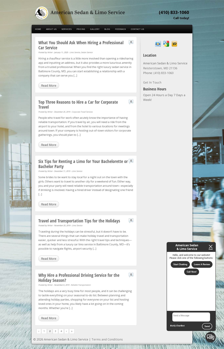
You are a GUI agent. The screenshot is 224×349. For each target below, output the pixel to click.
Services (66, 29)
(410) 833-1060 (174, 12)
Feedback (120, 29)
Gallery (95, 29)
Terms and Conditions (107, 339)
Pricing (81, 29)
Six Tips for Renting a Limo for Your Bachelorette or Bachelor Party (83, 163)
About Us (51, 29)
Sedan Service (86, 52)
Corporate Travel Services (82, 112)
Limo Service (75, 52)
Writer (49, 52)
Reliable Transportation (81, 285)
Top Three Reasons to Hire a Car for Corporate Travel (78, 104)
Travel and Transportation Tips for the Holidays (79, 221)
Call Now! (191, 272)
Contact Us (137, 29)
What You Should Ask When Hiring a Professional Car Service (80, 44)
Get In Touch (152, 82)
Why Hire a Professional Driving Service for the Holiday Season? (78, 277)
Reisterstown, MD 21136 (160, 68)
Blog (107, 29)
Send (207, 326)
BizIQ (173, 325)
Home (38, 29)
